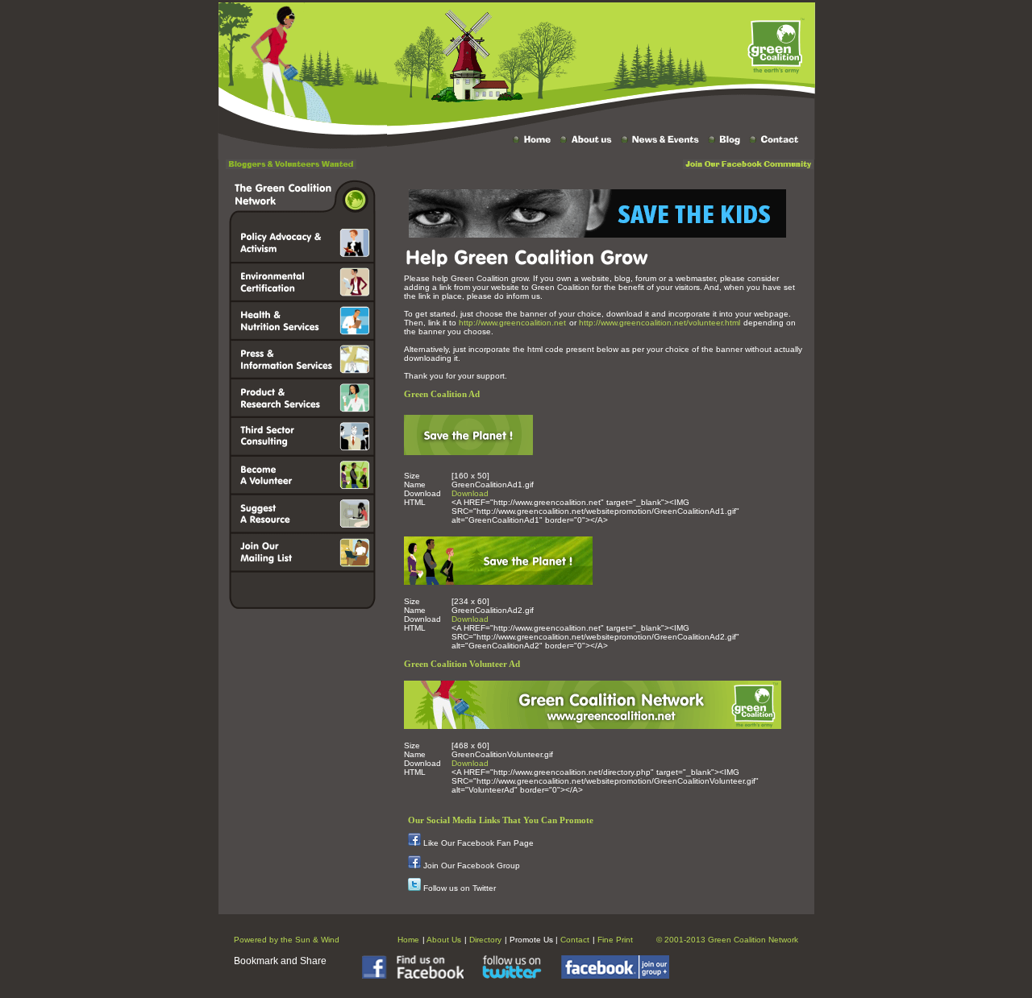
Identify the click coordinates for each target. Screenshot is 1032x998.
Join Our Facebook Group (471, 865)
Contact (574, 939)
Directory (485, 939)
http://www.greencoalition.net (512, 322)
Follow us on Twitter (459, 888)
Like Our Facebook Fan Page (478, 843)
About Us (444, 939)
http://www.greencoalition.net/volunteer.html (659, 322)
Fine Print (615, 939)
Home (408, 939)
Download (470, 493)
